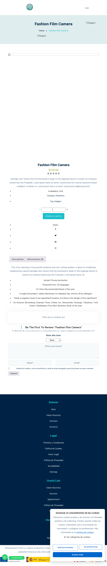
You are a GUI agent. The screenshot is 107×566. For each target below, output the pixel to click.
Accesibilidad (53, 466)
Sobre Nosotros (53, 415)
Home (41, 30)
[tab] (18, 259)
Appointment (53, 499)
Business (60, 195)
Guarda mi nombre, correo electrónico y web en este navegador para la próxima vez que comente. (55, 368)
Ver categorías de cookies (78, 537)
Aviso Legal (53, 454)
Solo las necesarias (65, 547)
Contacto (53, 427)
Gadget (57, 201)
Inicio (53, 409)
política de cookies (85, 532)
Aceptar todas (77, 555)
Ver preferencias (90, 547)
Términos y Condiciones (53, 442)
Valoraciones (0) (35, 259)
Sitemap (53, 472)
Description (18, 259)
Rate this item (53, 335)
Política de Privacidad (53, 460)
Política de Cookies (53, 448)
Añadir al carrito (53, 216)
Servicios (53, 421)
